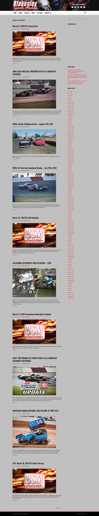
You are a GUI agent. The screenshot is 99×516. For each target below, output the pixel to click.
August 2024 (70, 139)
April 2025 (70, 123)
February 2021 (71, 222)
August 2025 (70, 115)
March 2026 (70, 101)
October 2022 (70, 183)
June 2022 (70, 190)
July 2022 (70, 189)
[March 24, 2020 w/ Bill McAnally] (34, 235)
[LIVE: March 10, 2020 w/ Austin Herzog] (34, 480)
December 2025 (71, 107)
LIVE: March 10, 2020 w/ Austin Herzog (28, 463)
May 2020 (70, 240)
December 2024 (71, 131)
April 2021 (70, 218)
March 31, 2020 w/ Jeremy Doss (25, 26)
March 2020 (70, 244)
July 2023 (70, 165)
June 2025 (70, 119)
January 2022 (70, 200)
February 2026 (71, 103)
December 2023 (71, 155)
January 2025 (70, 129)
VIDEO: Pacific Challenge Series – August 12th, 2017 (33, 124)
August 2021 (70, 210)
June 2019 (70, 262)
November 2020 (71, 228)
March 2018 (70, 292)
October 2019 (70, 254)
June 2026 (70, 95)
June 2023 (70, 167)
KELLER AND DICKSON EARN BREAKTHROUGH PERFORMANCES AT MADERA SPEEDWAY (76, 71)
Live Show (39, 13)
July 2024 (70, 141)
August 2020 (70, 234)
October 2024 (70, 135)
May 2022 (70, 193)
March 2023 (70, 173)
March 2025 (70, 125)
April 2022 (70, 194)
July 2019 (70, 260)
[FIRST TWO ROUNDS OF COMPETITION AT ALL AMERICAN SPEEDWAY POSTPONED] (34, 380)
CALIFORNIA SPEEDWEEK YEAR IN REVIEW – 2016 (32, 263)
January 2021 (70, 224)
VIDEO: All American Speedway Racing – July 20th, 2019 (35, 167)
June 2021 (70, 214)
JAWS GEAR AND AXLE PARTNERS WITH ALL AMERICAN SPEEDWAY (34, 73)
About (20, 13)
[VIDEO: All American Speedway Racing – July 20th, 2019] (34, 187)
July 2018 (70, 284)
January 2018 (70, 296)
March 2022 (70, 196)
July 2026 (70, 93)
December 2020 (71, 226)
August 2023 (70, 163)
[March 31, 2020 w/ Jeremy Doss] (34, 43)
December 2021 (71, 202)
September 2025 (71, 113)
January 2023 (70, 177)
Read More (15, 63)
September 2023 (71, 161)
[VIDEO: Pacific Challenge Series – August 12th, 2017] (34, 141)
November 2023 (71, 157)
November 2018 (71, 276)
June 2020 (70, 238)
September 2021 (71, 208)
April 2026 (70, 99)
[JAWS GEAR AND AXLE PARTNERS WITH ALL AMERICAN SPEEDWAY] (34, 94)
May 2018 (70, 288)
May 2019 (70, 264)
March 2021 (70, 220)
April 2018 (70, 290)
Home (15, 13)
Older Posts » (59, 507)
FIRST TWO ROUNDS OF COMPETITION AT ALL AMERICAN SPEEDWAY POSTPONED (35, 359)
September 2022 (71, 185)
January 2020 (70, 248)
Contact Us (48, 13)
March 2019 (70, 268)
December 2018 (71, 274)
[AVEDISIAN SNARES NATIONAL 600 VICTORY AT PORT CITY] (34, 431)
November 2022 (71, 181)
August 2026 (70, 91)
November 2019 (71, 252)
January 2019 (70, 272)
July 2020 (70, 236)
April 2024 (70, 147)
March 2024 (70, 149)
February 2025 (71, 127)
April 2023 (70, 171)
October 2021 (70, 206)
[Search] (85, 12)
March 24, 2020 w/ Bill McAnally (26, 217)
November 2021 (71, 204)
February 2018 (71, 294)
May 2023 (70, 169)
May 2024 (70, 145)
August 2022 (70, 186)
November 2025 (71, 109)
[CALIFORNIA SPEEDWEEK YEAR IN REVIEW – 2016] (34, 282)
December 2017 (71, 298)
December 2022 (71, 179)
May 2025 (70, 121)
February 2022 (71, 198)
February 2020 (71, 246)
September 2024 (71, 137)
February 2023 (71, 175)
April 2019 (70, 266)
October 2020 (70, 230)
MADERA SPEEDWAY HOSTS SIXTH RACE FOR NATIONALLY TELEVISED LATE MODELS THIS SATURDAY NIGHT (77, 82)
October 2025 (70, 111)
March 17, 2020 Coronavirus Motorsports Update (32, 314)
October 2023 (70, 159)
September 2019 (71, 256)
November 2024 (71, 133)
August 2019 (70, 258)
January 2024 (70, 153)
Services (26, 13)
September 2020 (71, 232)
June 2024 (70, 143)
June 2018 (70, 286)
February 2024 (71, 151)
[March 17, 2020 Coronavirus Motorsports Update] (34, 331)
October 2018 (70, 278)
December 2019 (71, 250)
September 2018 (71, 280)
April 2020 (70, 242)
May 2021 (70, 216)
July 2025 (70, 117)
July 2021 (70, 212)
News (33, 13)
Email (85, 513)
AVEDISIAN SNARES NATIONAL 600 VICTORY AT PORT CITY (36, 410)
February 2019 (71, 270)
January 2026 (70, 105)
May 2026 (70, 97)
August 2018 (70, 282)
